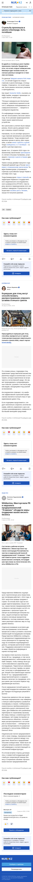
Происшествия (7, 7)
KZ (27, 2)
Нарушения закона (21, 7)
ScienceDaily (6, 342)
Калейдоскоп (6, 283)
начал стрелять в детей (20, 142)
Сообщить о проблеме (16, 864)
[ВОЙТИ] (30, 2)
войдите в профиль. (11, 244)
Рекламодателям (16, 869)
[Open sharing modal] (20, 258)
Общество (5, 493)
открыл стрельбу (22, 177)
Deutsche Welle (15, 93)
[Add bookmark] (29, 258)
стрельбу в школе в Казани (17, 157)
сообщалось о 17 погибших (16, 145)
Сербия (8, 209)
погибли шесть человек (18, 190)
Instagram (18, 273)
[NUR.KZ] (16, 2)
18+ (3, 209)
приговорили (25, 153)
